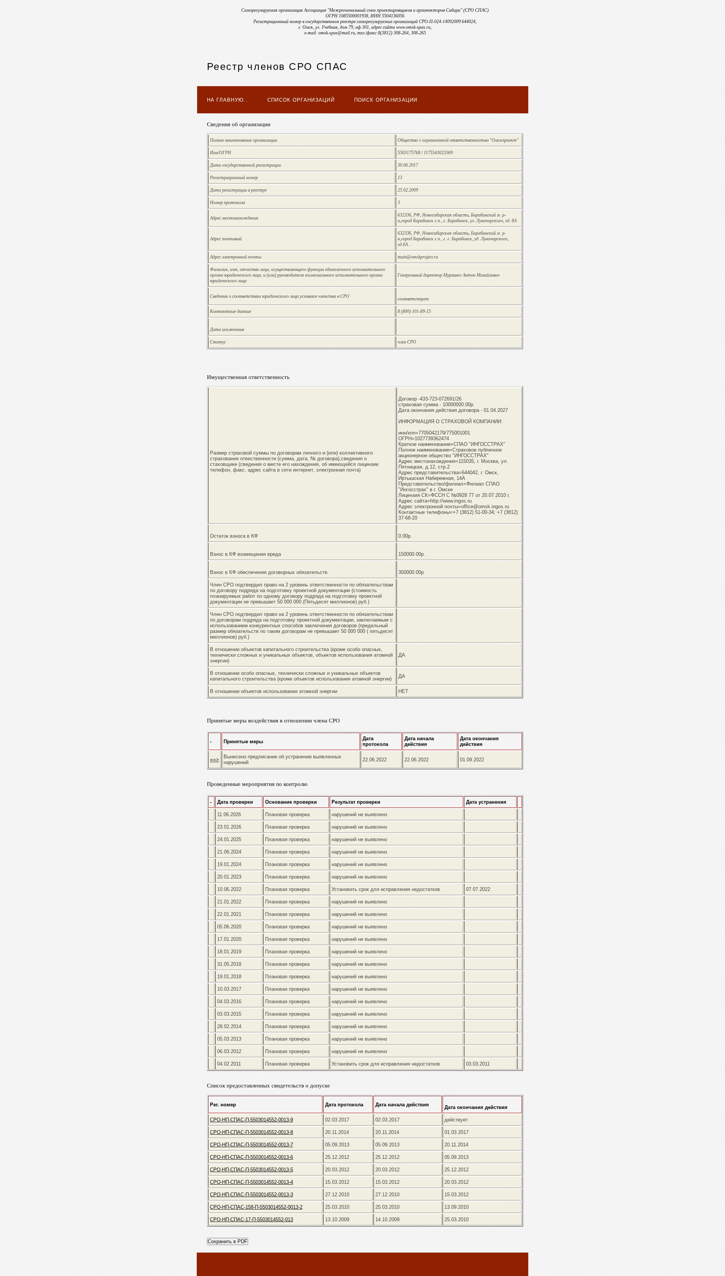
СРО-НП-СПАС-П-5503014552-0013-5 (251, 1169)
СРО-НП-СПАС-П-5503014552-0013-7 (251, 1145)
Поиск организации (386, 100)
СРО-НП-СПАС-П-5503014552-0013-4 (251, 1182)
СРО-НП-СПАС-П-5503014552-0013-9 (251, 1120)
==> (214, 760)
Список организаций (301, 100)
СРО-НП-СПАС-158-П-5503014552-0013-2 (256, 1207)
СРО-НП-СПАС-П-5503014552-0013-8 (251, 1132)
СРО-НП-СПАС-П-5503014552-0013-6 (251, 1157)
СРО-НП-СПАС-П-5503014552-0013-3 (251, 1194)
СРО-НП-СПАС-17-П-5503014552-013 (251, 1219)
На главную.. (227, 100)
